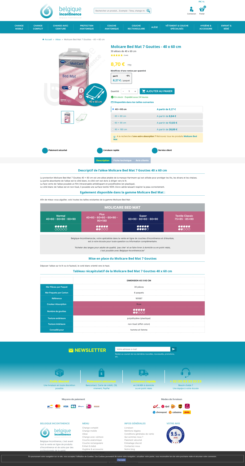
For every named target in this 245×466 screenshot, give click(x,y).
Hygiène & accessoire (92, 449)
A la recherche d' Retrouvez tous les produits (155, 138)
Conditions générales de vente (139, 434)
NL (203, 2)
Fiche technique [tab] (122, 160)
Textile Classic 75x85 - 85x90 (184, 217)
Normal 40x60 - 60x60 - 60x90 (61, 217)
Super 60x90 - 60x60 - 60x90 (143, 217)
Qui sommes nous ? (133, 437)
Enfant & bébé (89, 446)
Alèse (85, 434)
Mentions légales (132, 431)
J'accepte (121, 460)
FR (200, 2)
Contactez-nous (132, 446)
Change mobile (89, 431)
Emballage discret (133, 443)
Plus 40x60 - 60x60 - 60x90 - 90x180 (102, 217)
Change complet (90, 427)
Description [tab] (102, 160)
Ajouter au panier (157, 91)
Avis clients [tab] (142, 160)
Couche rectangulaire (92, 443)
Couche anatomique (92, 440)
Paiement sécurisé (133, 440)
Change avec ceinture (92, 437)
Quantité (115, 91)
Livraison (128, 427)
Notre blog (129, 449)
